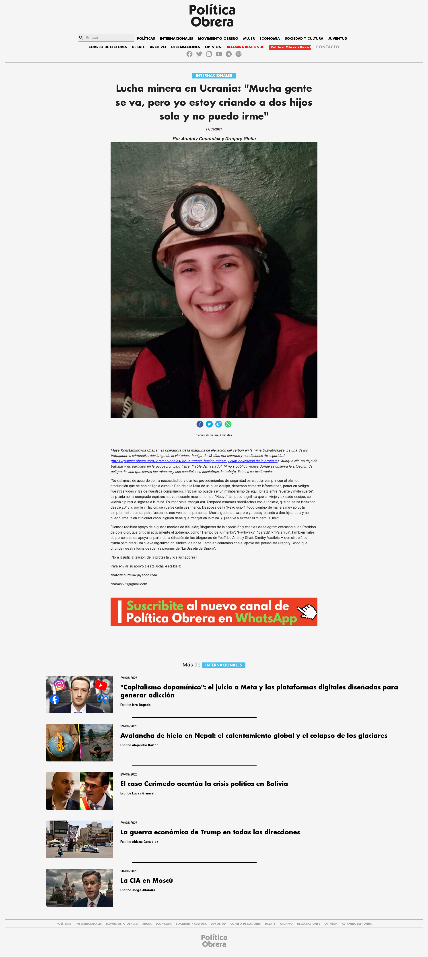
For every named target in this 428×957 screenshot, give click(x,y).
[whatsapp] (228, 425)
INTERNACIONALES (176, 38)
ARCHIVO (158, 47)
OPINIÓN (213, 47)
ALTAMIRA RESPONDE (245, 47)
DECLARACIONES (185, 47)
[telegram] (218, 425)
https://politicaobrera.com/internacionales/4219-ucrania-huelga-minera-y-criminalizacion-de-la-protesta (194, 461)
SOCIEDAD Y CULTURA (304, 38)
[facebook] (200, 425)
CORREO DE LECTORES (107, 47)
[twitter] (209, 425)
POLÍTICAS (146, 38)
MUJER (249, 38)
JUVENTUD (337, 38)
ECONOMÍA (270, 38)
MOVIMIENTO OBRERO (218, 38)
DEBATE (138, 47)
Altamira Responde (357, 924)
